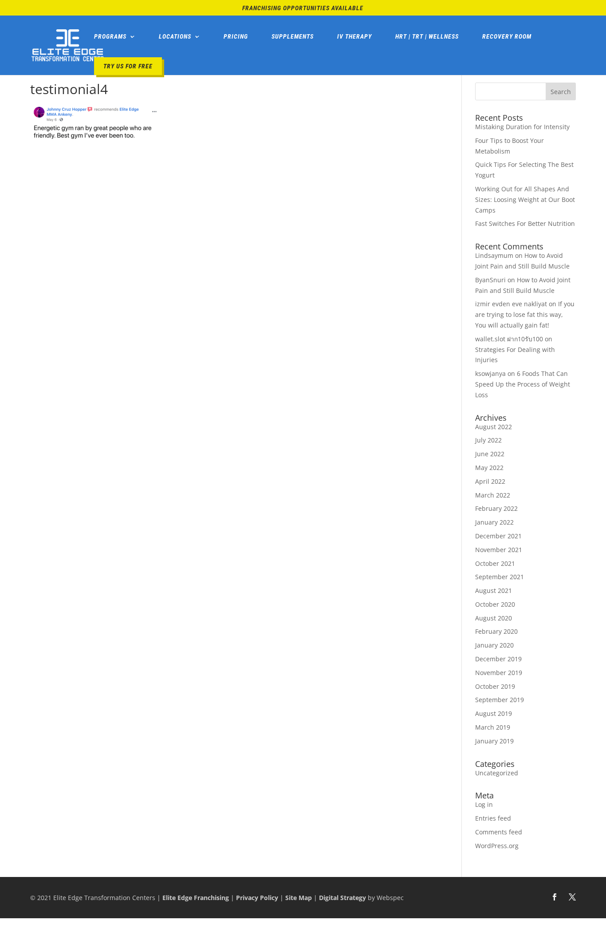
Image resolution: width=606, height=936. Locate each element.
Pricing (236, 36)
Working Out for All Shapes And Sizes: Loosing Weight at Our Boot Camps (525, 199)
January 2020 (494, 645)
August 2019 (493, 713)
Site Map (298, 897)
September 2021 (499, 577)
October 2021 (495, 563)
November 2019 (498, 672)
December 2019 (498, 659)
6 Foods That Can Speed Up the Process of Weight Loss (522, 384)
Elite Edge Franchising (195, 897)
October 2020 (495, 604)
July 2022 (488, 440)
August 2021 (493, 590)
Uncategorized (496, 773)
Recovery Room (506, 36)
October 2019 (495, 686)
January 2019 (494, 741)
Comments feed (498, 832)
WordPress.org (497, 845)
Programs (110, 36)
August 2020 (493, 618)
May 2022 (489, 467)
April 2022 (490, 481)
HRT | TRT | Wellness (427, 36)
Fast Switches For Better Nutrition (525, 223)
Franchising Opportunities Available (302, 8)
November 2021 (498, 549)
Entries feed (493, 818)
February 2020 (496, 631)
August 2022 (493, 427)
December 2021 (498, 536)
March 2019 (492, 727)
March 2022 (492, 495)
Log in (484, 804)
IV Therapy (354, 36)
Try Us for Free (128, 66)
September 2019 (499, 699)
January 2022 (494, 522)
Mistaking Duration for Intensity (522, 126)
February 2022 (496, 508)
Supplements (293, 36)
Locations (175, 36)
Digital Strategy (342, 897)
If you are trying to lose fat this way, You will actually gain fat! (525, 314)
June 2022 (489, 454)
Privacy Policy (257, 897)
